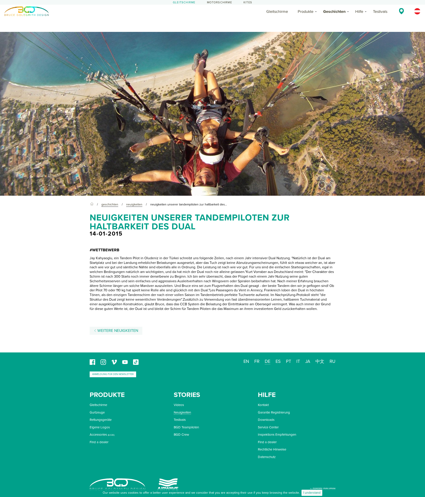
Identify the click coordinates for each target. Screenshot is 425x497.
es (278, 361)
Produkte (305, 11)
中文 (319, 361)
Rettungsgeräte (101, 420)
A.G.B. (111, 435)
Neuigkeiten (182, 412)
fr (256, 361)
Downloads (266, 420)
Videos (179, 405)
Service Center (268, 427)
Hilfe (359, 11)
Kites (247, 2)
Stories (187, 395)
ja (307, 361)
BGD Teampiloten (186, 427)
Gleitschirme (184, 2)
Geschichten (334, 11)
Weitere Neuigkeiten (117, 330)
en (246, 361)
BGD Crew (181, 435)
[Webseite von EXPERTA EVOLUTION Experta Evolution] (322, 487)
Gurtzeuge (97, 412)
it (298, 361)
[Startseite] (91, 205)
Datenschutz (267, 457)
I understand (312, 493)
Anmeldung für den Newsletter (113, 374)
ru (332, 361)
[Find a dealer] (401, 11)
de (267, 361)
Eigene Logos (100, 427)
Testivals (380, 11)
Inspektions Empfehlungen (277, 435)
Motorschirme (219, 2)
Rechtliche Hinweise (272, 449)
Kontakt (263, 405)
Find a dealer (99, 442)
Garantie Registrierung (274, 412)
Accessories (98, 435)
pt (288, 361)
